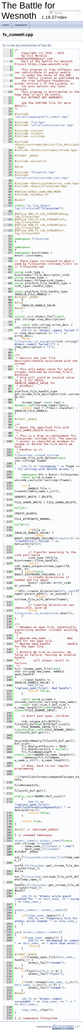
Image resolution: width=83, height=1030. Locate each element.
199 (7, 910)
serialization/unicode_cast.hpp (41, 177)
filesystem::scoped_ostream (37, 455)
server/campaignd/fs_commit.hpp (41, 116)
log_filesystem (26, 208)
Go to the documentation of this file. (27, 45)
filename (43, 843)
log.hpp (38, 122)
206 (7, 932)
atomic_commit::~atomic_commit (39, 910)
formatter (63, 538)
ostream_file (53, 857)
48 (7, 219)
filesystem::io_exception (34, 341)
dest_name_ (51, 899)
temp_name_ (31, 901)
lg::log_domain (38, 205)
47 (7, 213)
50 (7, 230)
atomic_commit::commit (41, 932)
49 (7, 225)
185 (7, 840)
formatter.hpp (43, 172)
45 (7, 205)
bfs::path (68, 591)
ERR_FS (26, 330)
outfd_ (42, 971)
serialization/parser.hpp (52, 125)
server (5, 25)
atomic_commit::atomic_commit (38, 840)
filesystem (40, 238)
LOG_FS (26, 466)
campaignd (20, 25)
